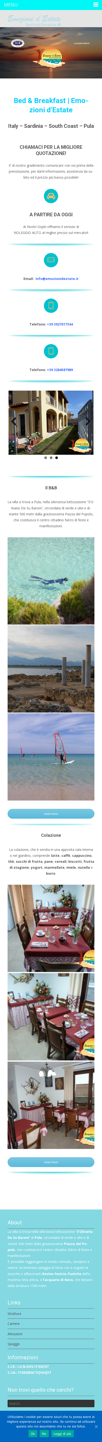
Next (86, 422)
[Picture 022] (51, 581)
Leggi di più (62, 1434)
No (44, 1434)
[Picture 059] (51, 757)
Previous (15, 422)
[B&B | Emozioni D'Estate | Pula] (30, 19)
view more (51, 814)
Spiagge (14, 1344)
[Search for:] (51, 1403)
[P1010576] (51, 1017)
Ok (33, 1434)
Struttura (14, 1313)
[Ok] (96, 1426)
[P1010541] (51, 1105)
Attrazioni (15, 1334)
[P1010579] (51, 928)
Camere (14, 1323)
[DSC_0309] (51, 669)
